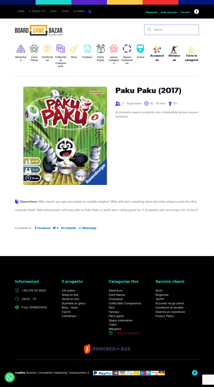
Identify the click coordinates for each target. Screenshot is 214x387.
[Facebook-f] (196, 11)
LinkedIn (70, 228)
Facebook (43, 228)
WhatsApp (88, 228)
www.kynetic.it (79, 372)
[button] (10, 377)
